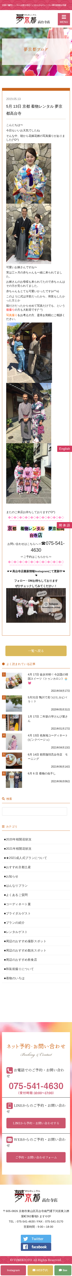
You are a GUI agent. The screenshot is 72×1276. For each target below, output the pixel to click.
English (64, 448)
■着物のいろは (14, 978)
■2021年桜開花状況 (18, 848)
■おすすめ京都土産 (17, 867)
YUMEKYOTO (23, 1260)
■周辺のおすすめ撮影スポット (25, 941)
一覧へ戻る (36, 650)
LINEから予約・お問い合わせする (36, 1123)
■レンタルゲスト (16, 932)
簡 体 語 (64, 525)
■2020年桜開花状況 (18, 839)
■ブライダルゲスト (17, 913)
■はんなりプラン (16, 885)
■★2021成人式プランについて (25, 858)
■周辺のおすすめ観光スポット (25, 950)
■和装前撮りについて (19, 969)
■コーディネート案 (17, 904)
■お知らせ (11, 876)
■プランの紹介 (14, 922)
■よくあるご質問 (16, 895)
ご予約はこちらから (36, 556)
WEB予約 (41, 1270)
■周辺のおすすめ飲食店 (20, 959)
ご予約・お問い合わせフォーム (36, 1157)
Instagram (13, 1270)
